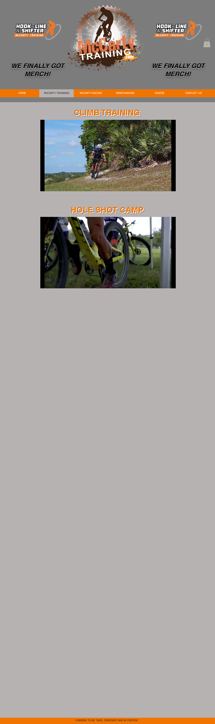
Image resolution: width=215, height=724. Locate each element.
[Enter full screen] (170, 185)
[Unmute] (53, 185)
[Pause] (46, 185)
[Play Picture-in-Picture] (163, 185)
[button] (207, 42)
